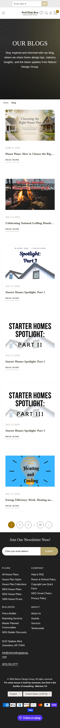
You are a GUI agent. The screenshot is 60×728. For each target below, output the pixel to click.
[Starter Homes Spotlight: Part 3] (30, 402)
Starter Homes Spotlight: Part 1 (25, 292)
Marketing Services (12, 618)
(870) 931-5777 (10, 664)
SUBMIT (49, 551)
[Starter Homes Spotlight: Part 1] (30, 263)
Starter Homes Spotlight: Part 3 (25, 430)
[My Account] (50, 13)
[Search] (46, 13)
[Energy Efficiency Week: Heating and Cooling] (30, 471)
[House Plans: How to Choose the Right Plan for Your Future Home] (30, 125)
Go (44, 3)
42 (40, 525)
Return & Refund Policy (43, 579)
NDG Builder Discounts (14, 632)
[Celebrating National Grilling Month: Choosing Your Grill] (30, 194)
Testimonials (37, 628)
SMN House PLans (12, 599)
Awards (35, 618)
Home (5, 102)
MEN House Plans (12, 589)
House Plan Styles (11, 579)
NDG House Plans (12, 594)
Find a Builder (9, 613)
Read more (12, 160)
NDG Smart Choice (41, 593)
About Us (36, 613)
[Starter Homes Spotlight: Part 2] (30, 332)
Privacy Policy (38, 598)
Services (35, 623)
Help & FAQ (37, 574)
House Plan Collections (14, 584)
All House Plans (10, 574)
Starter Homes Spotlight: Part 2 (25, 361)
